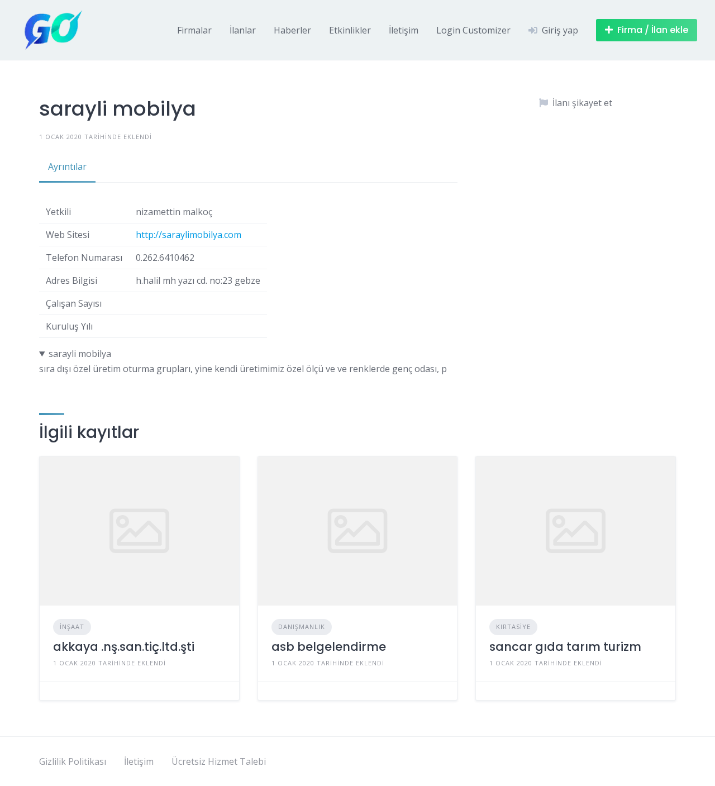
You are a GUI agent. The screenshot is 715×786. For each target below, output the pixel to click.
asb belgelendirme (328, 647)
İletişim (403, 30)
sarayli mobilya (80, 353)
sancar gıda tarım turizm (565, 647)
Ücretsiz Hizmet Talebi (218, 761)
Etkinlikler (350, 30)
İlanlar (243, 30)
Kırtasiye (513, 626)
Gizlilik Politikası (72, 761)
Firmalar (194, 30)
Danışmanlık (301, 626)
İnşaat (72, 626)
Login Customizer (473, 30)
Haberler (292, 30)
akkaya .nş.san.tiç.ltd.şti (123, 647)
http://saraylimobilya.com (188, 234)
